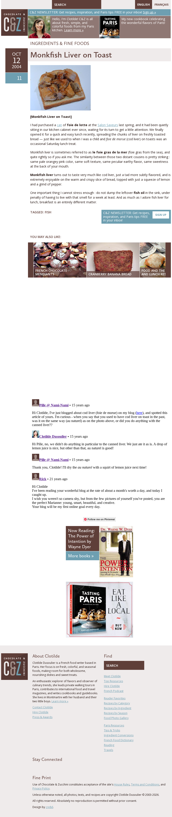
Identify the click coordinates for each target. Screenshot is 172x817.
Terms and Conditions (145, 784)
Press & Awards (42, 717)
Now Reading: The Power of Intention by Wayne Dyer (81, 538)
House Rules (122, 784)
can (59, 125)
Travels (108, 750)
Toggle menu (5, 4)
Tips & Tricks (112, 730)
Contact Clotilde (42, 707)
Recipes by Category (117, 703)
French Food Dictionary (118, 740)
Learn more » (60, 701)
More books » (81, 555)
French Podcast (113, 691)
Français (162, 4)
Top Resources (113, 681)
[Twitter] (111, 4)
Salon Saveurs (108, 125)
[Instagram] (124, 4)
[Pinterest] (117, 4)
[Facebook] (104, 4)
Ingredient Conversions (118, 735)
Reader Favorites (114, 698)
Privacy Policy (40, 788)
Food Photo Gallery (116, 718)
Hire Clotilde (40, 712)
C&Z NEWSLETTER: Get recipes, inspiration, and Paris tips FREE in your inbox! (134, 217)
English (143, 4)
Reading (109, 745)
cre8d (49, 807)
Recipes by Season (115, 713)
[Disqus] (100, 339)
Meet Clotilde (112, 676)
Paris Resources (114, 725)
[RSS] (130, 4)
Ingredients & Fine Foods (59, 43)
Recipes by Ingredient (117, 708)
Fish (48, 212)
